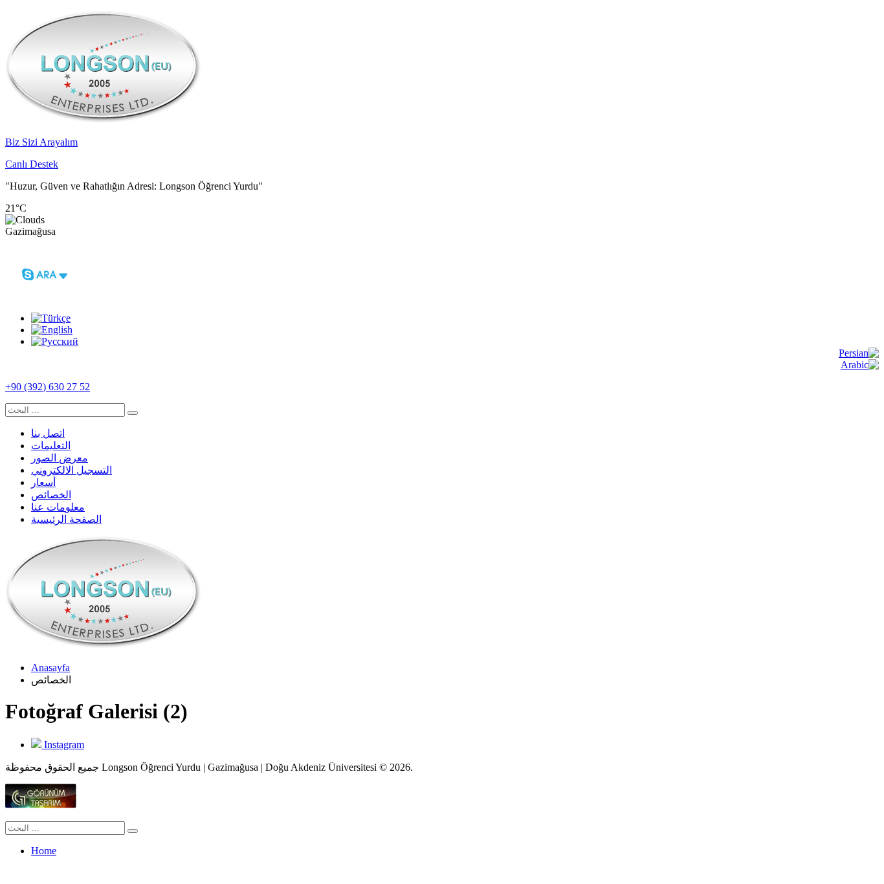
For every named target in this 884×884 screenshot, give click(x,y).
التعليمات (51, 445)
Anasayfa (50, 667)
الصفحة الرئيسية (66, 519)
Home (43, 850)
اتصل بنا (48, 433)
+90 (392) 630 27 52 (47, 386)
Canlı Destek (31, 164)
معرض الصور (59, 457)
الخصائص (51, 494)
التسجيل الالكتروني (71, 470)
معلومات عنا (58, 507)
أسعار (43, 482)
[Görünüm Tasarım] (40, 804)
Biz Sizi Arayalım (41, 142)
